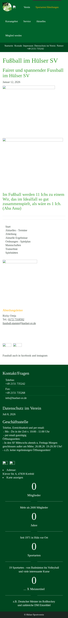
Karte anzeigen (14, 477)
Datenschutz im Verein (45, 46)
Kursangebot (11, 21)
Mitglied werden (13, 35)
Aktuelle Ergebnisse (16, 237)
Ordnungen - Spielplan (18, 241)
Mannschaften (13, 245)
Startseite (9, 46)
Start (7, 226)
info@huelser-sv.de (16, 398)
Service (27, 21)
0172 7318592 (16, 319)
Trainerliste (11, 249)
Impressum (28, 46)
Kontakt (18, 46)
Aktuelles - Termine (16, 230)
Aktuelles (41, 21)
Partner (60, 46)
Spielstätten (11, 252)
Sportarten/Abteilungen (47, 7)
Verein (27, 7)
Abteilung (10, 233)
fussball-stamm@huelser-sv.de (19, 323)
